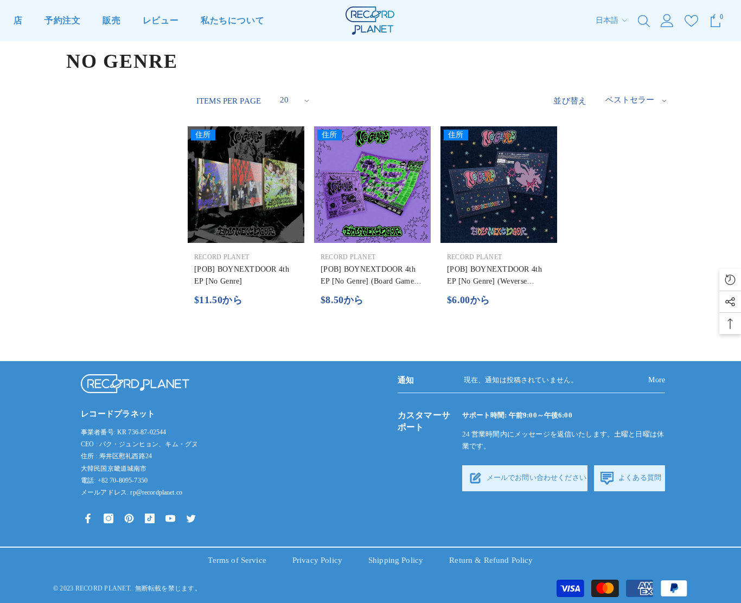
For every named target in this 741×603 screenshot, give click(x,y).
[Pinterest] (129, 518)
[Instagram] (108, 518)
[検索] (644, 20)
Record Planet (221, 257)
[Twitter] (191, 518)
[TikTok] (150, 518)
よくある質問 (639, 477)
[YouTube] (170, 518)
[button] (293, 100)
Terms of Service (237, 560)
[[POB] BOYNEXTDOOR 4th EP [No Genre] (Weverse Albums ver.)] (498, 184)
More (656, 380)
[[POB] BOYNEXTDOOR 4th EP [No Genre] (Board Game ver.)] (372, 184)
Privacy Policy (317, 560)
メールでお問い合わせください (535, 477)
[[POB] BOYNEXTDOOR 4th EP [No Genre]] (246, 184)
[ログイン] (667, 20)
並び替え (569, 101)
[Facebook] (88, 518)
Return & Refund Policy (491, 560)
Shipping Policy (395, 560)
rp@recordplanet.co (156, 492)
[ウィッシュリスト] (691, 21)
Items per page (228, 101)
